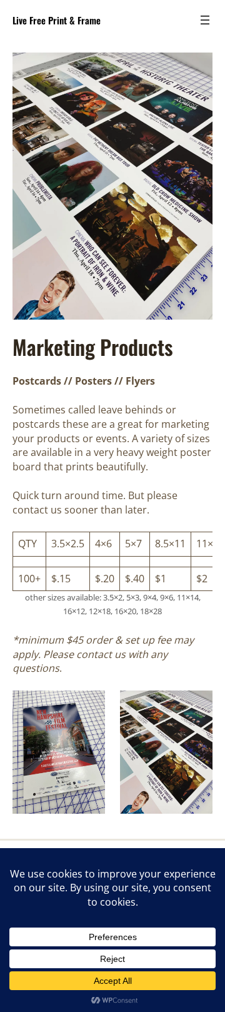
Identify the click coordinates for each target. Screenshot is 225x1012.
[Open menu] (205, 20)
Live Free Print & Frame (56, 20)
